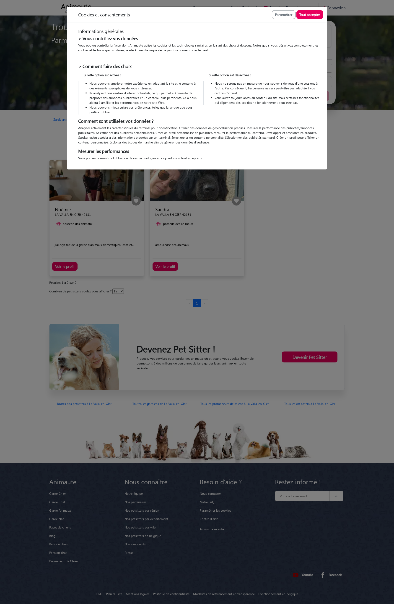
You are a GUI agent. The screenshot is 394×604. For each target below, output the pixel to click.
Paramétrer (284, 14)
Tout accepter (309, 14)
